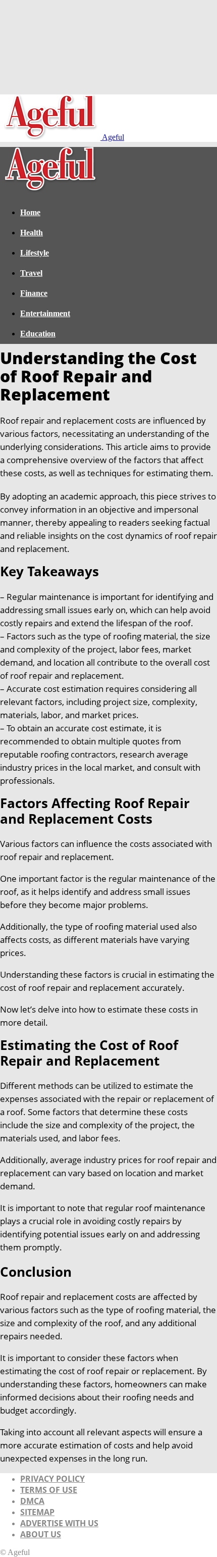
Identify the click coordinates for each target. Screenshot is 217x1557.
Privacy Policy (52, 1478)
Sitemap (37, 1512)
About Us (40, 1534)
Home (30, 212)
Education (38, 333)
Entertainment (45, 313)
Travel (31, 273)
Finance (33, 293)
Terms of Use (48, 1489)
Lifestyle (34, 252)
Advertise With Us (59, 1523)
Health (31, 232)
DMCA (32, 1500)
